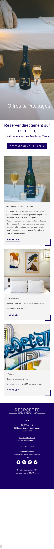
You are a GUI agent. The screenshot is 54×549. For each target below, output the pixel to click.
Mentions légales (27, 451)
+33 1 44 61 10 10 (27, 437)
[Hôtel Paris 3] (30, 462)
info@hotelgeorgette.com (27, 440)
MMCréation (34, 473)
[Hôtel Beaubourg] (18, 462)
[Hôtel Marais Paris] (24, 462)
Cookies (27, 457)
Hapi (16, 473)
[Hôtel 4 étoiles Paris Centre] (35, 462)
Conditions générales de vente (27, 454)
